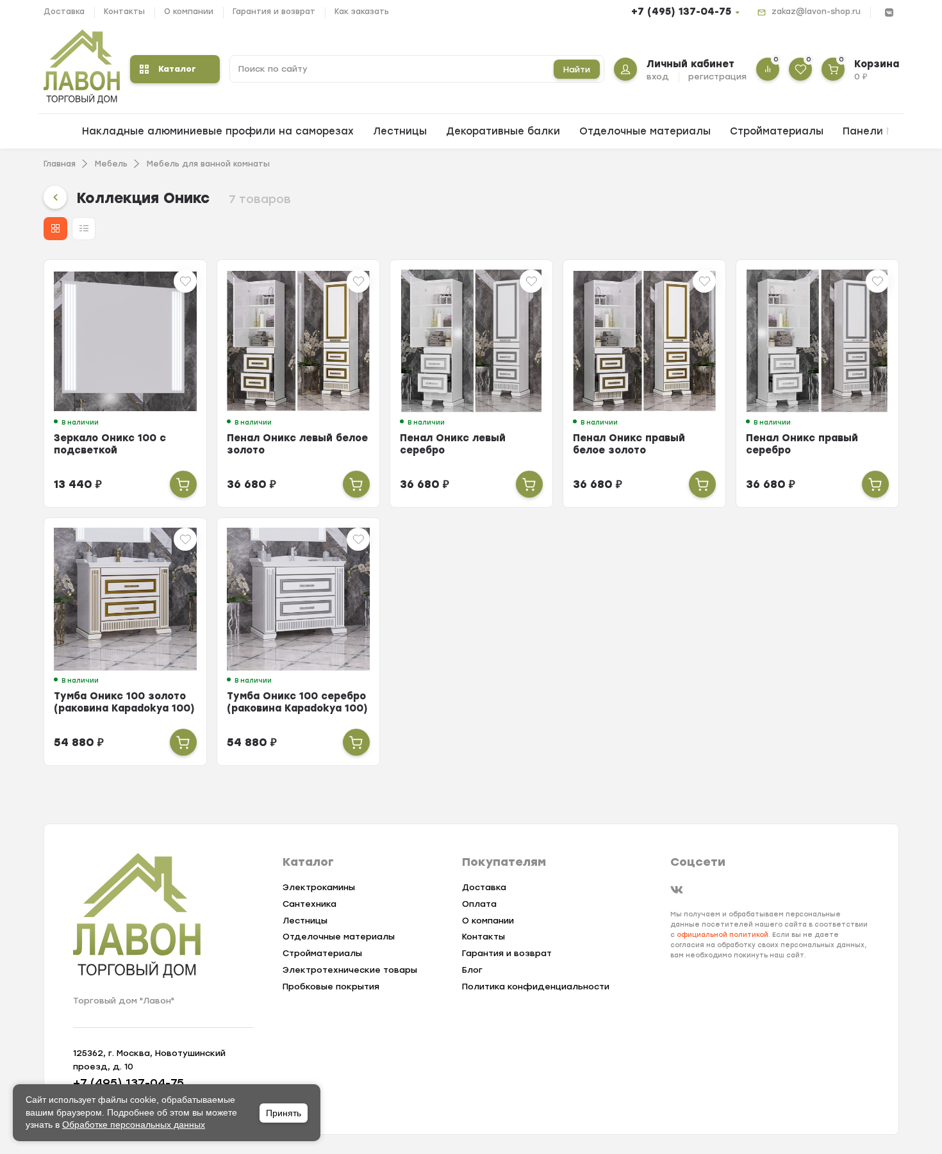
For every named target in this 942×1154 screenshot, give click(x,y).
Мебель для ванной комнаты (208, 163)
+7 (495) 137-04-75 (681, 11)
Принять (283, 1113)
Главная (60, 163)
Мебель (111, 163)
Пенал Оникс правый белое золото (629, 444)
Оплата (479, 904)
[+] (183, 484)
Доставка (64, 11)
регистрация (717, 76)
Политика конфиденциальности (535, 986)
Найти (576, 69)
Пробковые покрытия (331, 986)
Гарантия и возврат (274, 11)
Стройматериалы (776, 131)
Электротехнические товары (350, 970)
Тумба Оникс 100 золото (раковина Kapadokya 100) (124, 702)
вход (658, 76)
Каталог (177, 69)
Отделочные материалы (645, 131)
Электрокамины (319, 887)
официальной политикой (722, 935)
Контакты (124, 11)
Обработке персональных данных (133, 1124)
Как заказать (362, 11)
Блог (472, 970)
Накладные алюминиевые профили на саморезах (218, 131)
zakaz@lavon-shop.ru (816, 11)
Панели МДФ (877, 131)
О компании (188, 11)
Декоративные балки (503, 131)
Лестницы (400, 131)
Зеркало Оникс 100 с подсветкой (110, 444)
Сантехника (309, 904)
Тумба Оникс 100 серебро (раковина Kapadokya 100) (297, 702)
